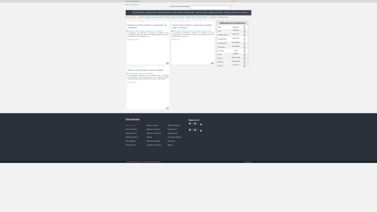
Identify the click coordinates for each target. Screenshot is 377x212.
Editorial (149, 137)
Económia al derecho (174, 137)
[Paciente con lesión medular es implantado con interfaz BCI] (145, 31)
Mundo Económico (132, 137)
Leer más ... (167, 63)
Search (227, 7)
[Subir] (188, 160)
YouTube (244, 3)
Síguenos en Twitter (239, 3)
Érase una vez (181, 17)
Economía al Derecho (201, 17)
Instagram (242, 3)
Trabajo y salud (190, 17)
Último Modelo (130, 141)
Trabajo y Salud (173, 133)
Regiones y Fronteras (153, 129)
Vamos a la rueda (152, 125)
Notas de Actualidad (144, 17)
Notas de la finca (131, 133)
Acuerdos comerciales (157, 17)
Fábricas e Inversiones (154, 133)
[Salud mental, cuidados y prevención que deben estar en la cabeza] (192, 31)
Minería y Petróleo (174, 125)
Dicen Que (171, 141)
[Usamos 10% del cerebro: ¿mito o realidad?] (140, 73)
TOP (247, 161)
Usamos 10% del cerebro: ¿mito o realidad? (145, 70)
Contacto (250, 3)
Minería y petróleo (170, 17)
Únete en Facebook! (236, 3)
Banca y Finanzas (131, 129)
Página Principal (131, 125)
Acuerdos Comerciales (154, 145)
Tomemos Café (130, 145)
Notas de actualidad (132, 39)
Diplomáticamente (223, 17)
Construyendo (213, 17)
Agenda (170, 145)
